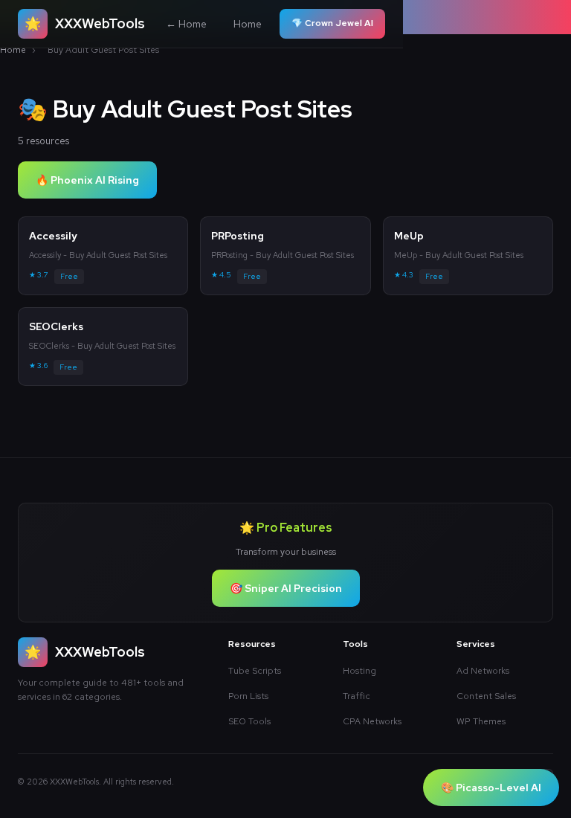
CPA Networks (372, 721)
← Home (186, 23)
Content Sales (486, 696)
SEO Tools (249, 721)
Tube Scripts (254, 671)
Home (247, 23)
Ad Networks (483, 671)
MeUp (409, 235)
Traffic (356, 696)
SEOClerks (56, 326)
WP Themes (481, 721)
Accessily (53, 235)
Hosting (359, 671)
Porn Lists (248, 696)
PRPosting (237, 235)
